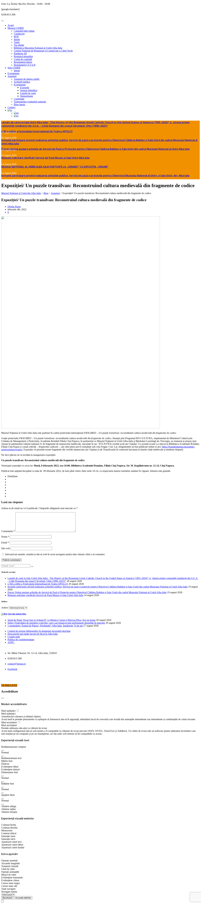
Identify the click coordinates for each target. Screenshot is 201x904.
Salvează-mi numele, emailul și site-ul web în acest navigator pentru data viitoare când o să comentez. (55, 554)
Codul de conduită (23, 59)
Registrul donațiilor (23, 56)
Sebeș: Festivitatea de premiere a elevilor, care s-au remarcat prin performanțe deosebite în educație (56, 623)
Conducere (19, 33)
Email (5, 542)
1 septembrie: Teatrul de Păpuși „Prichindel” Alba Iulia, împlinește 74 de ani (45, 625)
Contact (11, 107)
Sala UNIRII (14, 67)
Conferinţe (19, 99)
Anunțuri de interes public (27, 79)
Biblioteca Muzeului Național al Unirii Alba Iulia (38, 48)
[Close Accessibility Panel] (2, 698)
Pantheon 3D (20, 53)
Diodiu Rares (14, 206)
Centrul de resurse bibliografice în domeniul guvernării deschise (39, 631)
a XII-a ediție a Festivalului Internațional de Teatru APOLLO (37, 131)
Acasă (11, 25)
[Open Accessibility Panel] (2, 901)
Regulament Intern (23, 62)
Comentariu (8, 531)
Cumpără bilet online (24, 31)
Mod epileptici (8, 710)
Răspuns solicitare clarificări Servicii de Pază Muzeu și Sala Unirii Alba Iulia (45, 157)
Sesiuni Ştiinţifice (28, 90)
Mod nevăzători (9, 722)
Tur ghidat (19, 45)
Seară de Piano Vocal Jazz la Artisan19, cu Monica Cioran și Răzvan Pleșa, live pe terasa (51, 620)
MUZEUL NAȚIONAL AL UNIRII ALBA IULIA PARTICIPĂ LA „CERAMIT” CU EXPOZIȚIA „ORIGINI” (54, 166)
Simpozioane (26, 96)
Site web (5, 548)
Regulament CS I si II (24, 65)
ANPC (11, 642)
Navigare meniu (9, 891)
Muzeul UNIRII (16, 28)
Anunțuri (12, 76)
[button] (2, 750)
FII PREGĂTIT (9, 685)
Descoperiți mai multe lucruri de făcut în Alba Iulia (33, 634)
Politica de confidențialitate (21, 639)
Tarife (17, 42)
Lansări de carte (28, 93)
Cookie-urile (14, 636)
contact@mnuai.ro (17, 663)
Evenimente (13, 73)
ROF (16, 36)
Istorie (17, 39)
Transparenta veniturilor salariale (30, 101)
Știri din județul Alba (17, 614)
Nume (5, 536)
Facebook (12, 669)
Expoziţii (24, 87)
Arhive (4, 607)
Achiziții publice (22, 82)
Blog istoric (19, 104)
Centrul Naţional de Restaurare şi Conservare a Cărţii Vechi (43, 50)
